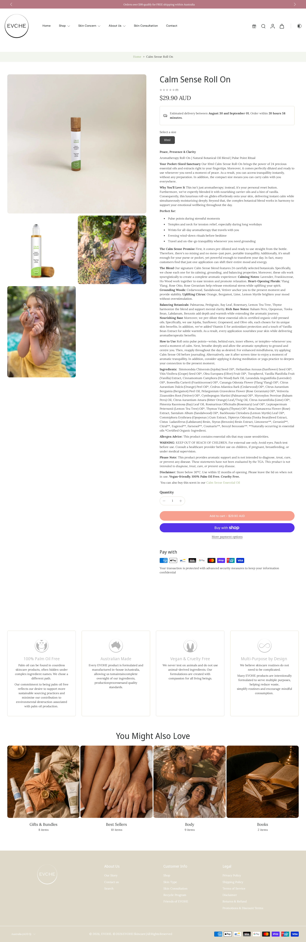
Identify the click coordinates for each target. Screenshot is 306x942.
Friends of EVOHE (175, 901)
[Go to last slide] (11, 4)
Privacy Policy (232, 875)
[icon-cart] (281, 26)
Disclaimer (230, 895)
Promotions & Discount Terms (243, 908)
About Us (115, 26)
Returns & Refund (235, 901)
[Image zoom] (76, 143)
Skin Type (170, 882)
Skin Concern (87, 26)
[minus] (164, 501)
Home (46, 26)
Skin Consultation (146, 26)
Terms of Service (234, 888)
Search (108, 888)
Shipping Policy (233, 882)
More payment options (227, 537)
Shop (62, 26)
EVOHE (106, 934)
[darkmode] (296, 26)
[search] (263, 26)
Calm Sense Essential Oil (223, 482)
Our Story (110, 875)
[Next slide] (295, 4)
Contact (171, 26)
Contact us (111, 882)
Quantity (167, 492)
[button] (227, 516)
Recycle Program (174, 895)
